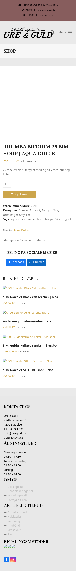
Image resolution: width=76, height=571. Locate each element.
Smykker (24, 215)
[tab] (18, 240)
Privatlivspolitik (17, 495)
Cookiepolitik (16, 487)
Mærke (40, 240)
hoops (49, 219)
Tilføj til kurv (19, 194)
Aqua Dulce (21, 230)
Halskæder (14, 516)
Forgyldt (34, 210)
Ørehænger (10, 215)
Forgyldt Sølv (50, 210)
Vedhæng (14, 521)
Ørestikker (14, 530)
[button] (70, 32)
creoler (31, 219)
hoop (40, 219)
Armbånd (14, 525)
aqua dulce (18, 219)
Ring (11, 534)
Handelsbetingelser (20, 491)
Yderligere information (18, 240)
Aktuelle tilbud (17, 512)
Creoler (23, 210)
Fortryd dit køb (17, 500)
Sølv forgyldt (63, 219)
